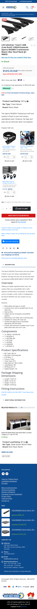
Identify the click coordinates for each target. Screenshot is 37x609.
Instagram (6, 473)
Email (17, 248)
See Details (22, 222)
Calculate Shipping (11, 241)
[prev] (31, 45)
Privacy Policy (6, 496)
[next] (34, 45)
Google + (14, 248)
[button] (3, 7)
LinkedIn (10, 248)
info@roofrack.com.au (11, 558)
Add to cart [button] (10, 161)
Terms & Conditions (8, 490)
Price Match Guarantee (25, 70)
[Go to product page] (18, 421)
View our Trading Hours (9, 479)
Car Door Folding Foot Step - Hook (26, 147)
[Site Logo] (11, 7)
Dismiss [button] (24, 606)
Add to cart (23, 209)
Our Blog (4, 483)
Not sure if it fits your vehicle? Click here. (16, 57)
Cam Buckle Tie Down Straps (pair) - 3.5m (9, 147)
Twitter (6, 248)
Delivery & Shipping (8, 492)
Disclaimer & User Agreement (11, 494)
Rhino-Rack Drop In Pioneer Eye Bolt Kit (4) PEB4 (9, 182)
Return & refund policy (9, 488)
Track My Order (6, 498)
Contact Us (5, 501)
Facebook (3, 248)
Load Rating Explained (9, 481)
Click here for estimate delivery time (14, 258)
